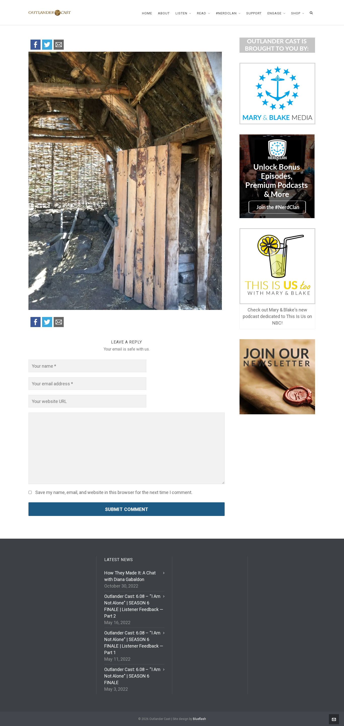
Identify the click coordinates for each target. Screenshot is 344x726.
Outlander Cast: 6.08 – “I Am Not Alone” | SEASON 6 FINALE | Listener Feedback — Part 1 (133, 642)
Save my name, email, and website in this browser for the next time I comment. (113, 492)
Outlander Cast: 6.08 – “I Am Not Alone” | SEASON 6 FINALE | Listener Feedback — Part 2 (133, 606)
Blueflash (199, 719)
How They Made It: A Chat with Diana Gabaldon (130, 576)
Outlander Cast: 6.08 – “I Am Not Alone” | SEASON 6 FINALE (132, 676)
